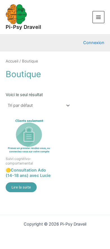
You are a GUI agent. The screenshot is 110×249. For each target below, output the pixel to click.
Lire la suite (21, 187)
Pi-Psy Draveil (23, 27)
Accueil (12, 61)
